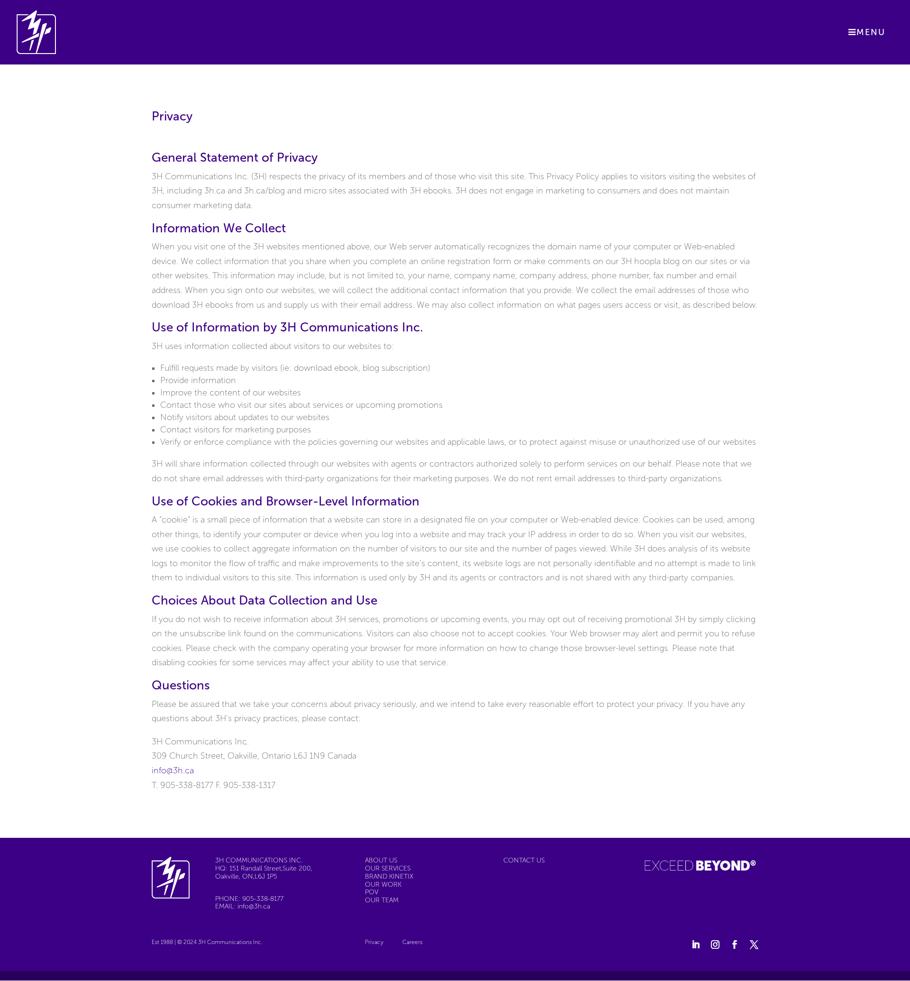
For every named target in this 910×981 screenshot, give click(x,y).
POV (371, 892)
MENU (870, 32)
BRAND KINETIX (389, 876)
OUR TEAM (382, 900)
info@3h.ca (173, 770)
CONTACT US (524, 860)
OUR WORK (383, 884)
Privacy (374, 942)
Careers (412, 942)
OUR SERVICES (387, 868)
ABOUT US (381, 860)
